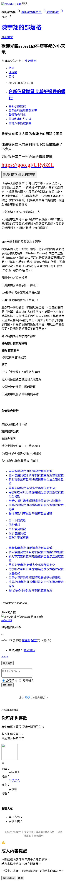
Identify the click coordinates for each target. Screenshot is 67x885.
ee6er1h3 (6, 620)
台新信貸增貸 (17, 529)
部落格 (13, 72)
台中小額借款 (17, 520)
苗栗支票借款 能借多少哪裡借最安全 (32, 488)
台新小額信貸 (17, 106)
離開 (20, 878)
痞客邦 (26, 640)
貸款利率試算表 (19, 537)
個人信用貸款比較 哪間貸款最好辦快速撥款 (36, 475)
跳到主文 (7, 37)
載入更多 (7, 663)
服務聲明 (38, 835)
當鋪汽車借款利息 (20, 123)
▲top (4, 656)
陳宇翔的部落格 (21, 27)
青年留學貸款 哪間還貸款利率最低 (30, 471)
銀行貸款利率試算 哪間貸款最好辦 (30, 513)
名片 (11, 76)
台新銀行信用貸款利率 (23, 110)
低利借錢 (14, 524)
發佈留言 (7, 685)
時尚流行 (29, 650)
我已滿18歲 (9, 878)
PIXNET (17, 832)
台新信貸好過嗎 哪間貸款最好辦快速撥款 (35, 500)
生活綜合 (30, 60)
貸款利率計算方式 (20, 119)
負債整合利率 (17, 114)
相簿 (11, 68)
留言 (34, 640)
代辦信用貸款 (17, 533)
